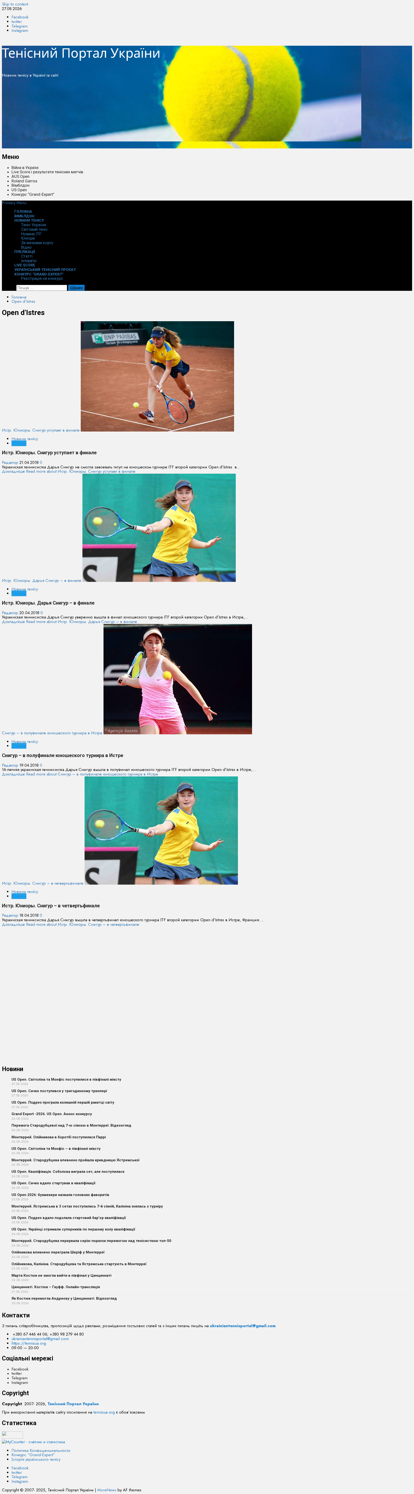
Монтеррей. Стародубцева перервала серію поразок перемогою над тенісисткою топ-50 (91, 1241)
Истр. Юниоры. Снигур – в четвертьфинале (42, 883)
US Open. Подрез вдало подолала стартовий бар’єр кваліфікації (69, 1218)
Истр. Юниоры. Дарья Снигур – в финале (41, 580)
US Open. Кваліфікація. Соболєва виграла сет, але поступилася (68, 1171)
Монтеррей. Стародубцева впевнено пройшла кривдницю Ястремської (75, 1160)
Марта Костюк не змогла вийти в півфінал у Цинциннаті (61, 1275)
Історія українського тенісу (36, 1459)
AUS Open (20, 176)
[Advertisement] (145, 114)
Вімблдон (20, 185)
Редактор (10, 462)
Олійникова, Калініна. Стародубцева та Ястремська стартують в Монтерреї (79, 1264)
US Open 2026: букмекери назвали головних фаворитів (60, 1195)
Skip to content (15, 4)
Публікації (24, 252)
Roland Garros (24, 181)
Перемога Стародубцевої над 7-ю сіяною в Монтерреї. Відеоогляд (71, 1125)
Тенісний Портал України (81, 53)
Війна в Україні (25, 167)
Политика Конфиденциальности (41, 1450)
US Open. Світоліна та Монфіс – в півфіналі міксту (56, 1148)
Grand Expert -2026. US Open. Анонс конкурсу (52, 1114)
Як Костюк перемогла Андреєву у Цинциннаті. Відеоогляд (64, 1298)
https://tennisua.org (29, 1343)
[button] (14, 203)
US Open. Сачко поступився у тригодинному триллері (59, 1091)
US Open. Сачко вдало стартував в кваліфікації (53, 1183)
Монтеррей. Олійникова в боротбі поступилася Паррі (59, 1137)
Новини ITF (31, 233)
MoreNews (106, 1490)
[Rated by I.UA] (12, 1437)
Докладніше (68, 471)
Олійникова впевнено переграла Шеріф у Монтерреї (58, 1252)
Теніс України (33, 224)
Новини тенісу (29, 220)
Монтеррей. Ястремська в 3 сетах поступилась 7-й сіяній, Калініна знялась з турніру (87, 1206)
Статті (27, 256)
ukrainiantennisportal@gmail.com (40, 1339)
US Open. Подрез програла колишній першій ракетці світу (63, 1102)
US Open (19, 189)
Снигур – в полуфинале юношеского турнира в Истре (52, 733)
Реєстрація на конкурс (42, 278)
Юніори (28, 238)
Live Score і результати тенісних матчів (47, 171)
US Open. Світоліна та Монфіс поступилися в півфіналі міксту (66, 1079)
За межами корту (37, 242)
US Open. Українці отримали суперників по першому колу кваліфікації (73, 1229)
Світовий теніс (34, 229)
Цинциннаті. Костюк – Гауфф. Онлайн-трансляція (56, 1287)
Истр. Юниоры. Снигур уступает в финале (41, 430)
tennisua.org (104, 1412)
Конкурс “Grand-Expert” (33, 194)
